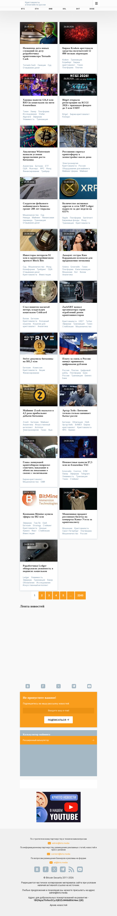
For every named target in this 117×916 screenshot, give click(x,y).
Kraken (65, 60)
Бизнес (88, 375)
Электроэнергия (70, 163)
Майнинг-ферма (70, 171)
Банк (64, 378)
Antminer (39, 427)
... (71, 595)
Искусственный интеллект (35, 585)
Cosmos (77, 471)
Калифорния (29, 269)
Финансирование (31, 171)
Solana (65, 267)
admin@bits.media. (58, 892)
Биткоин (39, 166)
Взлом (83, 272)
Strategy (37, 525)
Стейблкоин (68, 326)
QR (81, 900)
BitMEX (78, 425)
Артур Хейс (67, 425)
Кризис (71, 430)
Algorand (27, 117)
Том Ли (37, 523)
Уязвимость (29, 119)
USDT (81, 321)
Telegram (85, 474)
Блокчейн (75, 267)
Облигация (77, 422)
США (25, 168)
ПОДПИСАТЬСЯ (57, 720)
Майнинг (84, 171)
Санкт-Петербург (70, 531)
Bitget (65, 114)
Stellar (42, 114)
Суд (49, 65)
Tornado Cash (29, 65)
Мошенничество (31, 215)
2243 (80, 595)
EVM (85, 471)
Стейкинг (74, 479)
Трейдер (45, 171)
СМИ (43, 482)
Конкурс (66, 117)
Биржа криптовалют (80, 114)
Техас (43, 430)
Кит (76, 272)
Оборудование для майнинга (76, 168)
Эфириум (37, 117)
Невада (26, 217)
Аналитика (28, 166)
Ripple (65, 218)
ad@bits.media (61, 862)
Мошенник (67, 272)
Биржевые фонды (70, 220)
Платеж (79, 67)
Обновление (29, 583)
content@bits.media (60, 854)
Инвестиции (45, 274)
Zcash (26, 422)
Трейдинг (41, 269)
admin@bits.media (60, 843)
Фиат (34, 531)
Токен (80, 65)
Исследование (30, 114)
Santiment (88, 218)
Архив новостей (58, 905)
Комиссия (37, 367)
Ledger (26, 577)
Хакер (33, 111)
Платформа (67, 67)
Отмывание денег (31, 68)
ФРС (42, 168)
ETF (47, 166)
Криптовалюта (69, 166)
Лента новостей (32, 606)
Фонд (48, 168)
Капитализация (82, 269)
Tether (89, 321)
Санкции (42, 65)
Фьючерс (33, 168)
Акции (42, 370)
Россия (82, 166)
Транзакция (76, 60)
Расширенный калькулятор (36, 740)
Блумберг (66, 62)
